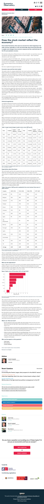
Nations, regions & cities (7, 378)
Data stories (5, 371)
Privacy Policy (16, 499)
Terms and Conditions (26, 499)
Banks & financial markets (9, 402)
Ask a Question (22, 447)
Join (36, 9)
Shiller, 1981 (12, 90)
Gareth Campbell (8, 344)
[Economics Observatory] (12, 4)
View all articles (39, 368)
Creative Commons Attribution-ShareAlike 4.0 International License (28, 496)
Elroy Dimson (7, 343)
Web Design (20, 501)
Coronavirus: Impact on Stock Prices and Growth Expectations (18, 327)
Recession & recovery (8, 408)
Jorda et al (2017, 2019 (6, 108)
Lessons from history (8, 405)
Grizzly (25, 501)
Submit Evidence (22, 453)
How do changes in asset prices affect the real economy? (16, 322)
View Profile (10, 362)
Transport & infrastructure (8, 374)
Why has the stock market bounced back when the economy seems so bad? (18, 387)
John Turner (6, 341)
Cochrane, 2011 (8, 97)
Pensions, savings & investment (9, 37)
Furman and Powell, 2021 (16, 60)
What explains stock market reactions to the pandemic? (14, 388)
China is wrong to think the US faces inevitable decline (16, 332)
